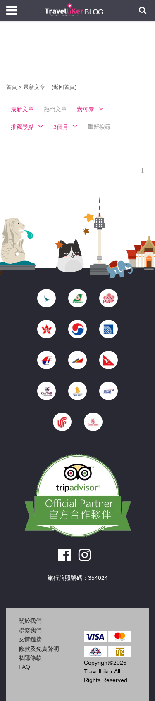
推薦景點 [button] (22, 127)
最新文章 (35, 87)
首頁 (11, 87)
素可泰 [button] (85, 109)
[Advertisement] (78, 57)
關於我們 (30, 620)
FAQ (24, 666)
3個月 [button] (60, 127)
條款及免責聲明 (39, 648)
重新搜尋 (99, 127)
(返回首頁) (64, 87)
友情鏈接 (30, 639)
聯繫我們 (30, 630)
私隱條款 (30, 657)
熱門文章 (55, 109)
